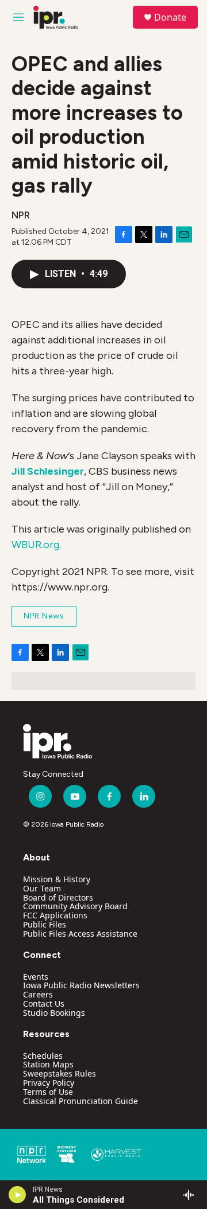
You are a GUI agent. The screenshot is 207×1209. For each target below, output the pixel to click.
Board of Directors (58, 897)
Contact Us (43, 1003)
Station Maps (48, 1064)
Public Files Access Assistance (80, 933)
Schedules (43, 1055)
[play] (17, 1194)
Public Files (44, 924)
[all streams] (192, 1194)
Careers (38, 994)
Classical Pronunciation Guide (80, 1100)
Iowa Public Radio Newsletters (81, 985)
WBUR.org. (36, 544)
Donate (170, 17)
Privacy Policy (48, 1082)
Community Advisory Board (75, 906)
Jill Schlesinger (48, 471)
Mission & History (56, 879)
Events (35, 976)
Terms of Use (48, 1091)
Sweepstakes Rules (59, 1073)
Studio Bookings (54, 1012)
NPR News (44, 616)
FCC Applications (55, 915)
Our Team (42, 888)
